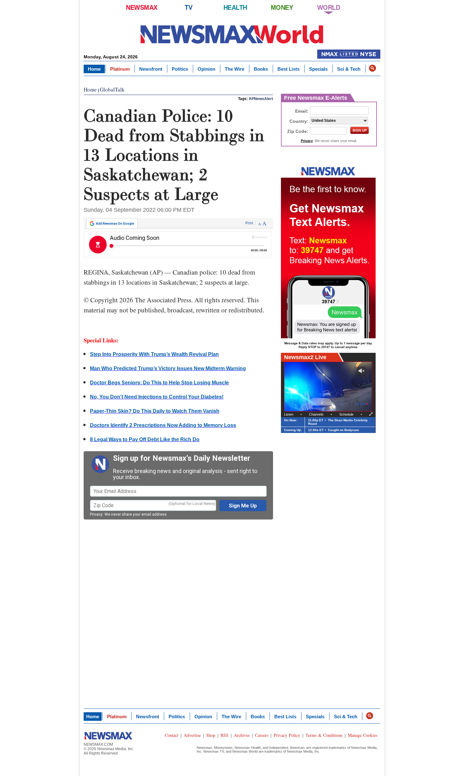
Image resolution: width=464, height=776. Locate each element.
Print (249, 223)
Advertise (192, 735)
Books (261, 69)
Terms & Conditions (324, 735)
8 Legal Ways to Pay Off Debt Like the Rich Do (144, 439)
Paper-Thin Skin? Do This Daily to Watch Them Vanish (154, 411)
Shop (210, 735)
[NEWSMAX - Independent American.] (232, 34)
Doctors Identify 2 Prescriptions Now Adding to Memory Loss (163, 425)
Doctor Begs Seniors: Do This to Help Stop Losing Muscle (159, 382)
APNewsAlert (261, 99)
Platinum (120, 69)
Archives (242, 735)
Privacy (96, 514)
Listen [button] (288, 414)
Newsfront (150, 69)
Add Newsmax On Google (115, 223)
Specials (318, 69)
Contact (171, 735)
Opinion (206, 69)
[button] (372, 68)
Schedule (346, 414)
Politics (180, 69)
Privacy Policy (287, 735)
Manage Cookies (362, 735)
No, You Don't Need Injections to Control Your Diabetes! (156, 397)
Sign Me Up (243, 505)
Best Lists (288, 69)
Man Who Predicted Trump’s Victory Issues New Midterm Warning (168, 368)
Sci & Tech (348, 69)
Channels (316, 414)
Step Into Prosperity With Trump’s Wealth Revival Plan (154, 354)
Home (94, 69)
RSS (225, 735)
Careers (261, 735)
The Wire (234, 69)
